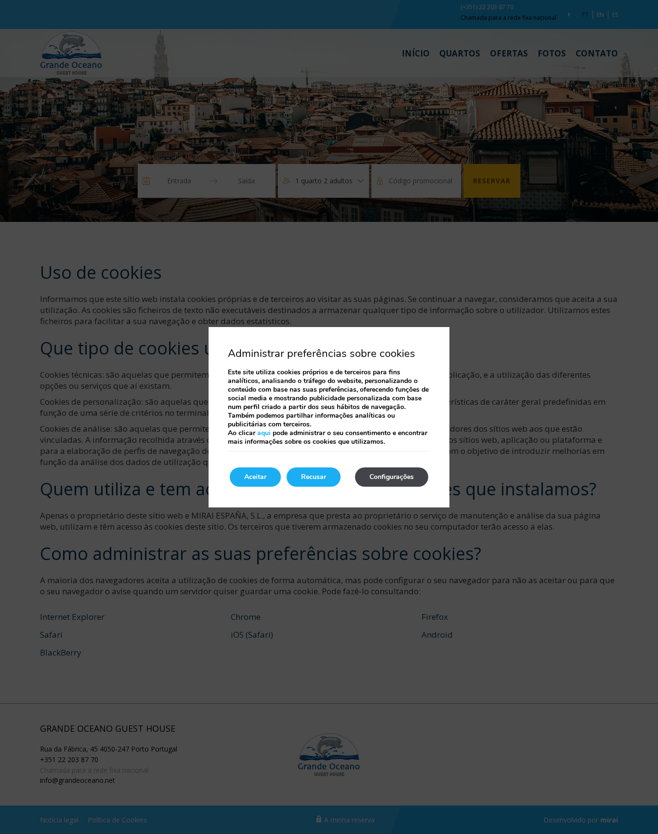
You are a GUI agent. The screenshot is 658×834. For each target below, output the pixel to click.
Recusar (313, 476)
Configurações (391, 476)
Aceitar (255, 476)
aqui (264, 433)
